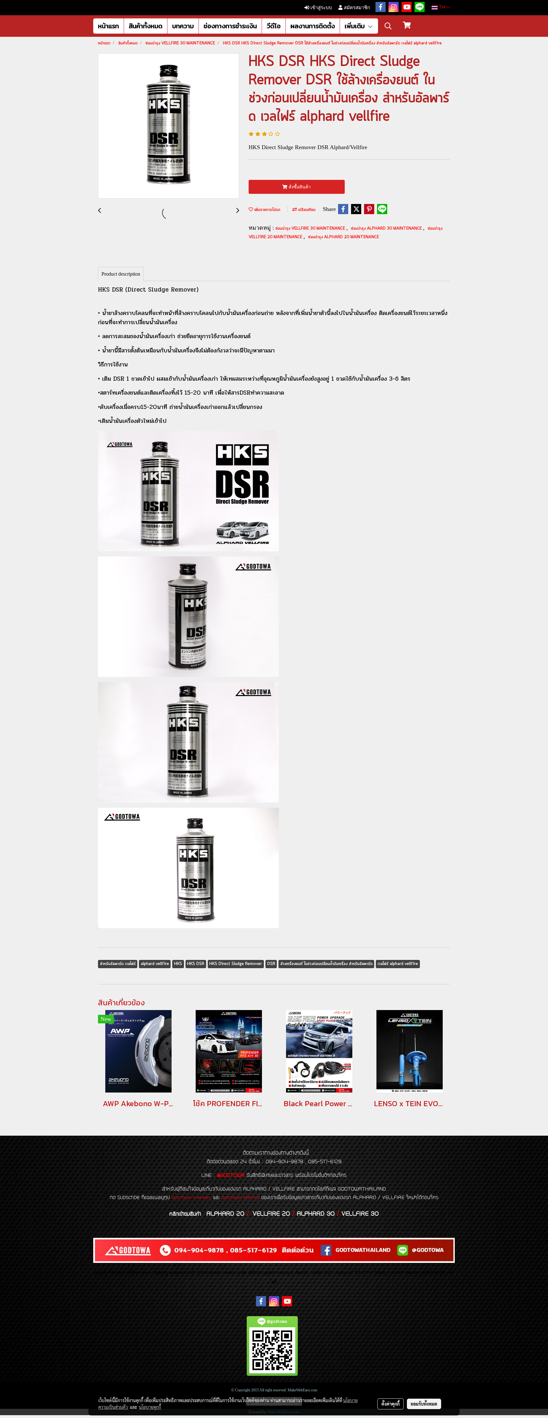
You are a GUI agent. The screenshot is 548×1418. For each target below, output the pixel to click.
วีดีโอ (274, 26)
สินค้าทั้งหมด (145, 26)
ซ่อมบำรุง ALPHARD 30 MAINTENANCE (387, 229)
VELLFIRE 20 (271, 1214)
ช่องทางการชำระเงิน (230, 26)
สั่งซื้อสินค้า (299, 187)
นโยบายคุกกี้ (150, 1407)
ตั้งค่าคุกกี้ (391, 1404)
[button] (388, 26)
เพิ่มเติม (356, 26)
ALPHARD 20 (225, 1214)
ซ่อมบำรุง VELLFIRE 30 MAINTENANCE (311, 229)
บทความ (183, 26)
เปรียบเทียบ (306, 210)
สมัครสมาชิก (356, 7)
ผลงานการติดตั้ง (312, 26)
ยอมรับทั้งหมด (424, 1404)
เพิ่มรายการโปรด (266, 210)
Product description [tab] (120, 274)
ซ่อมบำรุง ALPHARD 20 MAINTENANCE (343, 237)
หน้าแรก (108, 26)
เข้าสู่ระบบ (320, 7)
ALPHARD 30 (316, 1214)
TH (442, 7)
